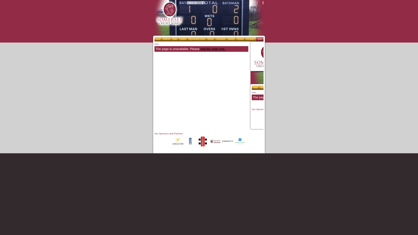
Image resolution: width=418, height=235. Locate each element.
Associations (220, 39)
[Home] (169, 13)
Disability (231, 39)
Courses (240, 39)
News (190, 3)
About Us (166, 39)
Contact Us (199, 3)
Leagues (183, 39)
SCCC (260, 39)
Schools (210, 39)
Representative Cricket (197, 39)
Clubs (175, 39)
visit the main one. (212, 49)
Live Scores (250, 39)
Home (156, 44)
